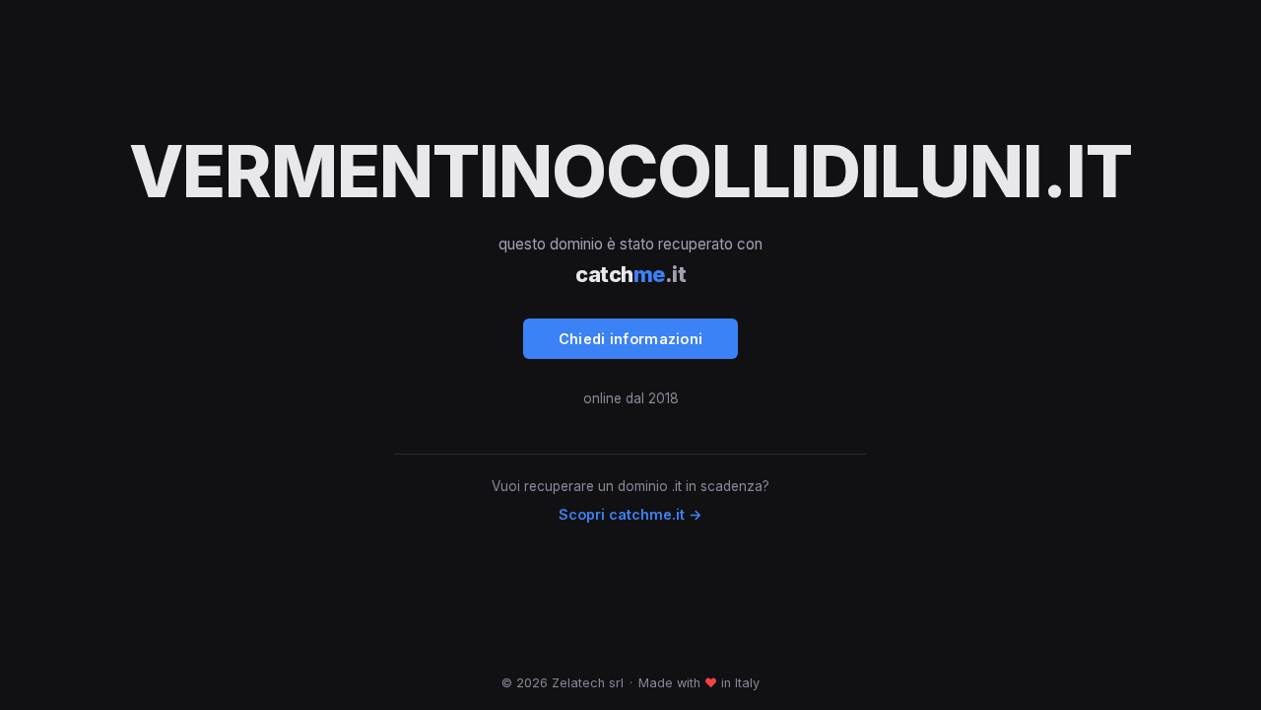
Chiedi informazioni (631, 338)
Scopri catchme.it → (630, 514)
